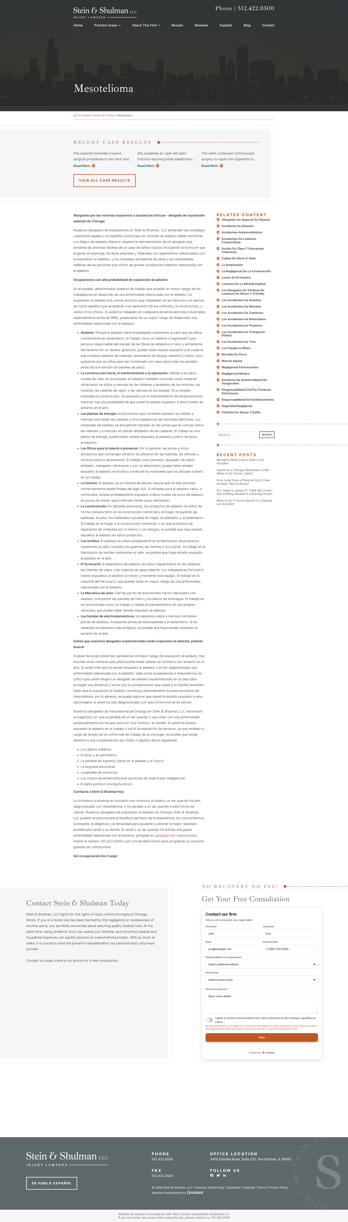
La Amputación (232, 265)
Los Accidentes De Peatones (242, 325)
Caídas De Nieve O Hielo (239, 258)
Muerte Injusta (232, 361)
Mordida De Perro (234, 354)
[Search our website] (238, 434)
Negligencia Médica (235, 373)
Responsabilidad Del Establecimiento (248, 399)
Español (226, 25)
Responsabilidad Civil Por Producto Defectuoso (246, 391)
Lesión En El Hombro (236, 277)
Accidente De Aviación (238, 226)
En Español (85, 115)
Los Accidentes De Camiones (242, 313)
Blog (247, 25)
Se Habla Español (52, 1183)
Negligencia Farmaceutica (240, 367)
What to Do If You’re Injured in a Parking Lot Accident (244, 502)
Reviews (201, 25)
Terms (262, 1187)
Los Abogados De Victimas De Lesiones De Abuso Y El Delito (243, 291)
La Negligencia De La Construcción (246, 271)
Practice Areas (105, 25)
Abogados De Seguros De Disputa (246, 219)
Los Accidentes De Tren (239, 341)
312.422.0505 (162, 1176)
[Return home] (74, 115)
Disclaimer (234, 1187)
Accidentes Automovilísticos (242, 232)
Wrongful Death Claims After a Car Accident (240, 461)
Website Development (167, 1193)
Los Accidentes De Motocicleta (244, 319)
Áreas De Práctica (104, 115)
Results (177, 25)
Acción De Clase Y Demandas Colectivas (243, 250)
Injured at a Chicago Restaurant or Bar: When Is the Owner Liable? (243, 471)
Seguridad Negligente (237, 406)
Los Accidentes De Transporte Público (243, 333)
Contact (268, 25)
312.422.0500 (220, 1217)
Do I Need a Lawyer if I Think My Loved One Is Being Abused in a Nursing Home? (245, 492)
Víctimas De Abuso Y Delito (241, 412)
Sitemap (249, 1187)
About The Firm (144, 25)
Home (78, 25)
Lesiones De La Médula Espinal (243, 284)
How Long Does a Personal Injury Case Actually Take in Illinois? (243, 481)
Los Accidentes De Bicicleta (241, 306)
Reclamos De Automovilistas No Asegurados (244, 381)
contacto (162, 835)
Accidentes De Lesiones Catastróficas (239, 240)
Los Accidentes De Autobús (241, 300)
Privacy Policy (278, 1187)
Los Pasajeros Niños (236, 348)
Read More (84, 166)
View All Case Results (104, 180)
